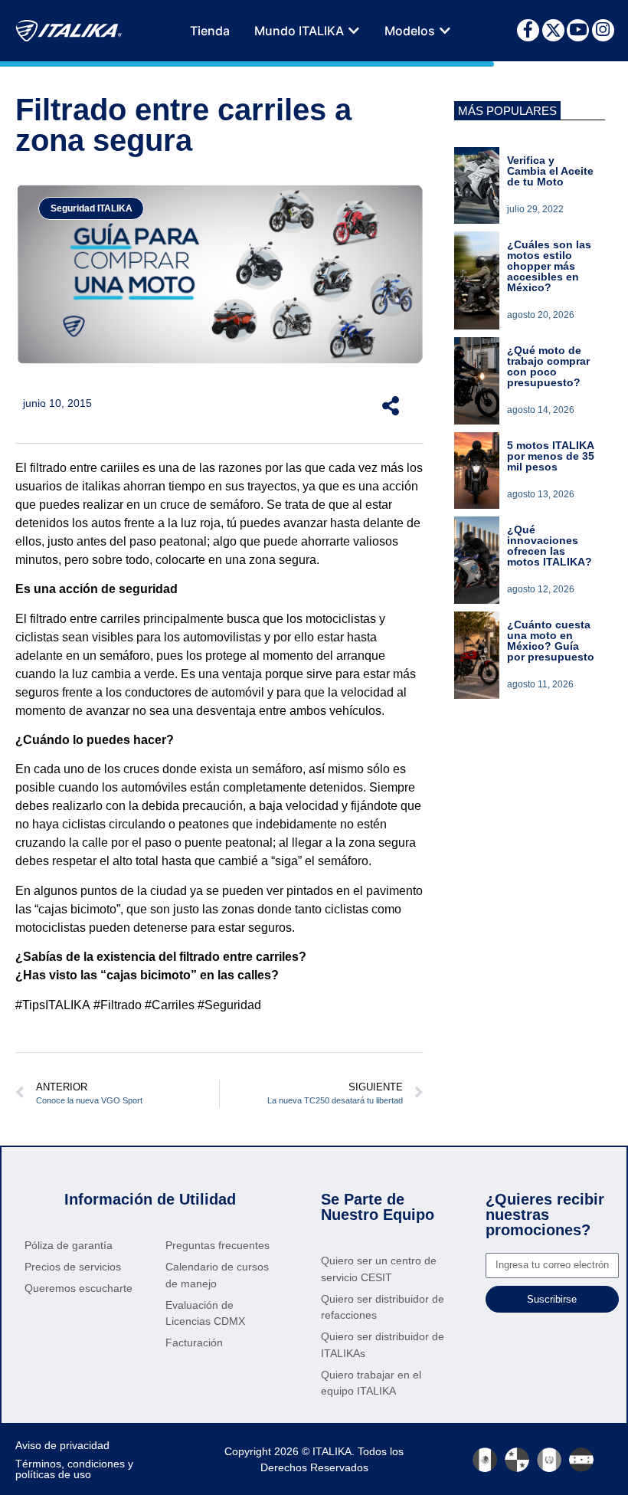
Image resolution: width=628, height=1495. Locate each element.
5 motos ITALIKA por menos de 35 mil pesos (550, 456)
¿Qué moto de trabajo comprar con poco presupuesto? (548, 366)
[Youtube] (578, 30)
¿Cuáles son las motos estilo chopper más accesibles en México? (549, 265)
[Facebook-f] (528, 30)
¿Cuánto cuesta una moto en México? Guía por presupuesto (550, 640)
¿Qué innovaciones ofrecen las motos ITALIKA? (549, 545)
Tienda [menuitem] (210, 30)
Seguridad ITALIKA (91, 208)
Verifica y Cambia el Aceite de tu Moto (550, 171)
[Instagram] (603, 30)
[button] (354, 30)
